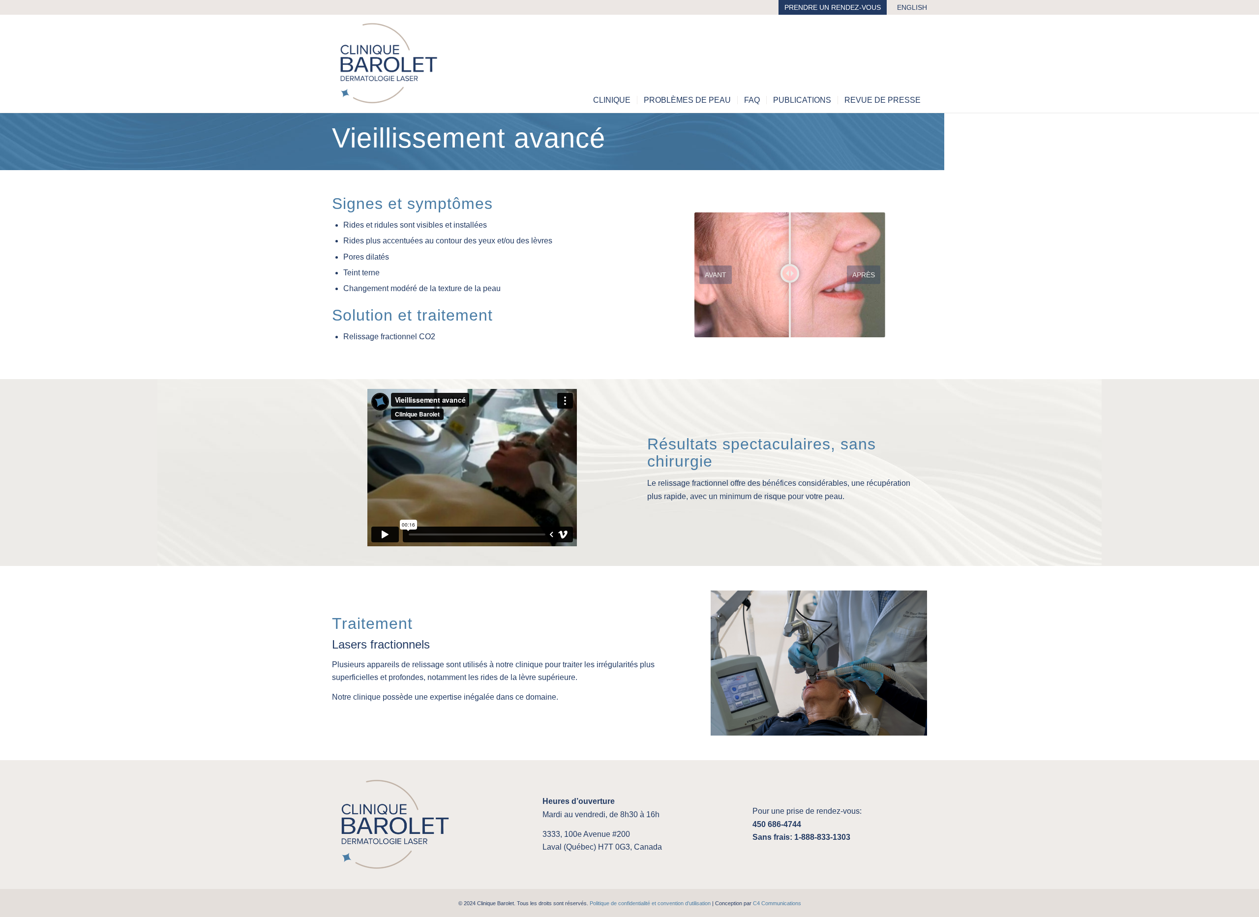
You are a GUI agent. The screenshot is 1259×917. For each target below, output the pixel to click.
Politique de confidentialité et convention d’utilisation (650, 903)
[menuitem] (833, 7)
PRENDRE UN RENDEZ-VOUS (832, 7)
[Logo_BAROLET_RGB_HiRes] (389, 63)
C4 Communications (777, 903)
